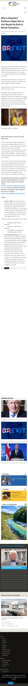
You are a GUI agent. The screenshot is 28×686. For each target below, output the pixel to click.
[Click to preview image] (14, 48)
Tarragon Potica (16, 492)
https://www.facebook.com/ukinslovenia (13, 193)
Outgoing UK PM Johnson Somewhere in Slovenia (12, 420)
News (3, 638)
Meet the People (6, 653)
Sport (3, 644)
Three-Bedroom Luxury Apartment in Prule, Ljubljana (12, 618)
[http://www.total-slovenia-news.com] (14, 4)
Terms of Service (4, 669)
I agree (10, 683)
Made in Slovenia (6, 649)
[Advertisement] (14, 333)
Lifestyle (3, 33)
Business (4, 642)
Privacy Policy (5, 671)
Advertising (5, 662)
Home (1, 636)
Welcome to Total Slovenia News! (19, 479)
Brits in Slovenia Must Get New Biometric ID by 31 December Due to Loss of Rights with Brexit (13, 441)
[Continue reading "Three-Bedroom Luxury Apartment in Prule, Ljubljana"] (14, 607)
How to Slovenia (6, 651)
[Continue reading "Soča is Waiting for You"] (14, 522)
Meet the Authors (6, 660)
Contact (4, 666)
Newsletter (5, 655)
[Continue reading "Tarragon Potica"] (6, 496)
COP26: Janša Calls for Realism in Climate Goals (14, 463)
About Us (2, 658)
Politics (4, 640)
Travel (3, 647)
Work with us (5, 664)
